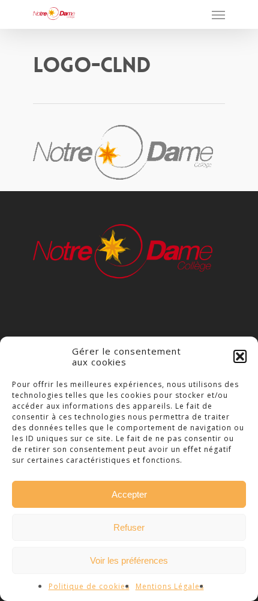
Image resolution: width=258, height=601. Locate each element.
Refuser (129, 527)
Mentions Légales (170, 586)
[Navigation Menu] (218, 14)
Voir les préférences (129, 560)
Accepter (129, 494)
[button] (240, 356)
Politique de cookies (89, 586)
